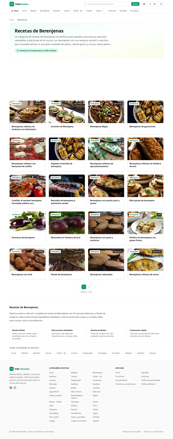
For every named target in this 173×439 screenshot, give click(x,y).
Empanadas (88, 353)
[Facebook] (10, 387)
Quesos (74, 409)
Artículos (112, 11)
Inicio (16, 11)
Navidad (123, 11)
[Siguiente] (94, 287)
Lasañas (96, 388)
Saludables (54, 413)
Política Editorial (148, 384)
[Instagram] (15, 387)
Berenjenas (45, 11)
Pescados (75, 402)
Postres (74, 405)
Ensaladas (102, 353)
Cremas (89, 11)
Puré (95, 405)
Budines (56, 11)
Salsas (95, 409)
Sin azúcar (134, 11)
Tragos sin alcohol (78, 421)
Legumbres (54, 391)
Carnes (67, 11)
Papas (95, 395)
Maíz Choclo (76, 391)
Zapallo (96, 421)
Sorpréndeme (121, 380)
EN (144, 4)
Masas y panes (55, 395)
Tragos (52, 421)
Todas (98, 11)
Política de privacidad (151, 380)
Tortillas (96, 417)
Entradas (116, 353)
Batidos (33, 11)
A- (150, 4)
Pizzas (95, 402)
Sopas (95, 413)
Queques (53, 409)
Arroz (24, 11)
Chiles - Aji (77, 11)
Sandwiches (76, 413)
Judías (73, 388)
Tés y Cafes (54, 417)
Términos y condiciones (125, 384)
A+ (155, 4)
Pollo (51, 405)
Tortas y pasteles (78, 417)
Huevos (153, 353)
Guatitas (140, 353)
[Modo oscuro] (161, 4)
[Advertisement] (86, 79)
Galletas (128, 353)
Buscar (135, 4)
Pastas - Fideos (55, 402)
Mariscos (96, 391)
